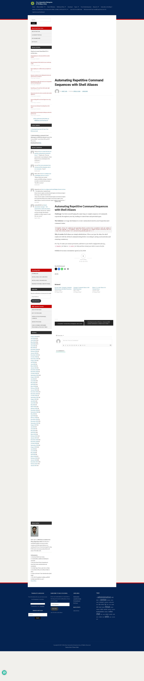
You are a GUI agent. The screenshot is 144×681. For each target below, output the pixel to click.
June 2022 (33, 380)
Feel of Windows (51, 7)
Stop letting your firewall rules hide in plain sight (40, 88)
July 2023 (33, 362)
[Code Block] (78, 345)
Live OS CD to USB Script (76, 9)
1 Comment (37, 58)
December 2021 (34, 391)
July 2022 (33, 379)
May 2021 (33, 404)
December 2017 (34, 461)
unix (107, 616)
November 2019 (34, 421)
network (98, 609)
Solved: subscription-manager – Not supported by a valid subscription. (42, 206)
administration (104, 597)
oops (101, 609)
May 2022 (33, 382)
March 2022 (33, 386)
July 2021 (33, 401)
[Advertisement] (82, 37)
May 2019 (33, 430)
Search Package (36, 321)
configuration (111, 602)
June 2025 (33, 345)
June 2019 (33, 428)
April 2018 (33, 454)
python (106, 611)
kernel (103, 607)
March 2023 (33, 366)
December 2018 (34, 439)
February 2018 (34, 458)
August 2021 (34, 399)
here (40, 142)
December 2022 (34, 369)
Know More (33, 580)
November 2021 (34, 393)
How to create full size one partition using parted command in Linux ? (42, 153)
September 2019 (35, 423)
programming (100, 611)
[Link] (80, 345)
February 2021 (34, 408)
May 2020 (33, 414)
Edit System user (37, 313)
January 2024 (34, 353)
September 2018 (35, 445)
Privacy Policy (75, 647)
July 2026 (33, 338)
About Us (95, 7)
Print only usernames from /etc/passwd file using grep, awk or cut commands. (42, 167)
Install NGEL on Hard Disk (39, 280)
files (108, 604)
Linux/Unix (85, 91)
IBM (97, 607)
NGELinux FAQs (60, 7)
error (102, 604)
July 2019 (33, 426)
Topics (75, 7)
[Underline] (68, 345)
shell (114, 614)
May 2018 (33, 452)
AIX (112, 597)
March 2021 (33, 406)
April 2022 (33, 384)
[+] (84, 345)
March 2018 (33, 456)
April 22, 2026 (77, 91)
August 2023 (34, 360)
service (110, 614)
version (113, 616)
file (105, 604)
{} (82, 345)
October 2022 (34, 373)
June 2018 (33, 450)
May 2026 (33, 342)
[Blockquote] (76, 345)
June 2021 (33, 402)
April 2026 (33, 344)
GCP (110, 604)
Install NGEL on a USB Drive (39, 277)
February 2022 (34, 388)
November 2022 (34, 371)
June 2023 (33, 364)
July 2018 (33, 449)
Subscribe (54, 608)
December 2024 (34, 349)
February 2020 (34, 417)
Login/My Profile (37, 35)
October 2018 (34, 443)
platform (109, 609)
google (112, 604)
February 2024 (34, 351)
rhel (98, 614)
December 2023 (34, 355)
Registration (36, 31)
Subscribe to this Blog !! (106, 7)
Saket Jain (64, 91)
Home (33, 7)
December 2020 (34, 410)
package (105, 609)
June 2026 (33, 340)
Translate (42, 606)
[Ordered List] (72, 345)
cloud (97, 602)
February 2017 (34, 463)
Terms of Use (68, 647)
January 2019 (34, 438)
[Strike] (70, 345)
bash (97, 600)
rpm (101, 614)
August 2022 (34, 377)
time (103, 616)
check (112, 599)
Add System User (36, 309)
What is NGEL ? (40, 7)
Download (70, 7)
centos (103, 599)
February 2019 (34, 436)
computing (106, 602)
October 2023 (34, 356)
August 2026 (34, 336)
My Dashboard (36, 38)
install (100, 607)
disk (97, 604)
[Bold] (64, 345)
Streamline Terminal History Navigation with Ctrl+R (70, 323)
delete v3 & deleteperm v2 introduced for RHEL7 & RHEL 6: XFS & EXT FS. (49, 9)
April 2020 (33, 415)
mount (112, 607)
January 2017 (34, 465)
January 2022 (34, 390)
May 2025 (33, 347)
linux (107, 607)
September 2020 (35, 412)
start (97, 616)
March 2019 (33, 434)
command (101, 602)
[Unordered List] (74, 345)
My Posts (34, 41)
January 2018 (34, 460)
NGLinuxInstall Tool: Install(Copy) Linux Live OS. (95, 9)
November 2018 (34, 441)
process (113, 609)
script (104, 614)
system (100, 616)
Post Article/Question (86, 7)
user (110, 616)
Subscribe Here (36, 300)
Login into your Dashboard (38, 12)
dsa (100, 604)
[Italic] (66, 345)
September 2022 (35, 375)
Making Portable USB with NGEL (41, 283)
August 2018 (34, 447)
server (107, 614)
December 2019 (34, 419)
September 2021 (35, 397)
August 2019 (34, 425)
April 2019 (33, 432)
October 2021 (34, 395)
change (108, 600)
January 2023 (34, 368)
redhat (110, 611)
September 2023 (35, 358)
